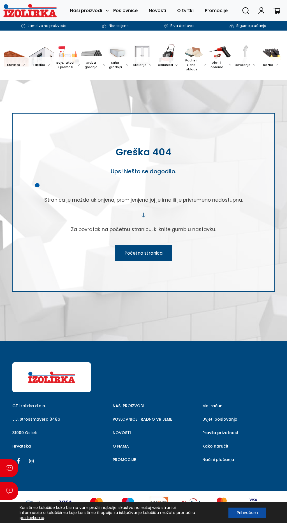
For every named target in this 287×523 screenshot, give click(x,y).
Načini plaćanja (218, 459)
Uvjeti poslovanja (219, 419)
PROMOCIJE (124, 459)
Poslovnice (125, 10)
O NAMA (121, 446)
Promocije (216, 10)
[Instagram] (31, 460)
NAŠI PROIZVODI (128, 406)
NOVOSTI (122, 433)
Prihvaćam (247, 512)
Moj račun (212, 406)
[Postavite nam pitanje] (9, 490)
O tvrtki (185, 10)
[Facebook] (18, 460)
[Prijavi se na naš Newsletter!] (9, 468)
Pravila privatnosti (220, 433)
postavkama (32, 517)
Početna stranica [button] (143, 253)
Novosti (157, 10)
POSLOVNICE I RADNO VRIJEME (142, 419)
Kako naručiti (215, 446)
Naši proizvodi (86, 10)
